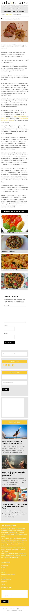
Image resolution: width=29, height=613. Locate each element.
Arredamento (4, 565)
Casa (2, 570)
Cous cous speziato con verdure (9, 270)
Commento (7, 305)
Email (5, 333)
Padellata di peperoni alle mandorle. (11, 232)
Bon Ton (3, 567)
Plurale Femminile (6, 579)
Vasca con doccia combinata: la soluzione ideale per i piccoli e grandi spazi (13, 473)
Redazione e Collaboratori (12, 610)
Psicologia (4, 581)
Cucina (3, 572)
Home (24, 608)
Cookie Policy (14, 608)
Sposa (3, 584)
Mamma (3, 577)
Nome (6, 325)
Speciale (20, 610)
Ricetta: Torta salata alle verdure (9, 288)
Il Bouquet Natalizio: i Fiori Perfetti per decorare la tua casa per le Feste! (14, 506)
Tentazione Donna (14, 3)
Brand (4, 608)
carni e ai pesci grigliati (20, 116)
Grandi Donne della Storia (8, 574)
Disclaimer (20, 608)
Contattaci (8, 608)
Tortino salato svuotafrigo (8, 251)
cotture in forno (5, 118)
